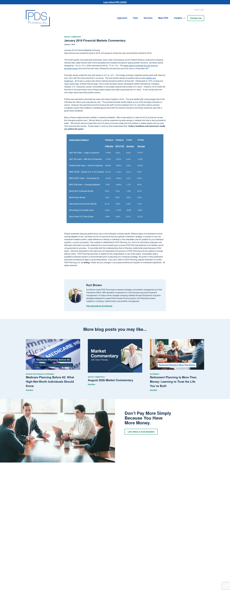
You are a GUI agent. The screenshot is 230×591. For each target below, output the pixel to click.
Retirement (49, 374)
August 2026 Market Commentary (110, 380)
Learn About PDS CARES (115, 2)
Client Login (199, 9)
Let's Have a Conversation (141, 431)
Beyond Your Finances (35, 374)
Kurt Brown (94, 285)
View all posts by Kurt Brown (99, 306)
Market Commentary (72, 37)
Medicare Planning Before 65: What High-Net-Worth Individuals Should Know (50, 381)
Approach (122, 17)
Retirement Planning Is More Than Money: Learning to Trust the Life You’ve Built (173, 381)
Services (148, 17)
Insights (178, 17)
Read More (29, 390)
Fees (135, 17)
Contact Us (195, 18)
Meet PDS (163, 17)
